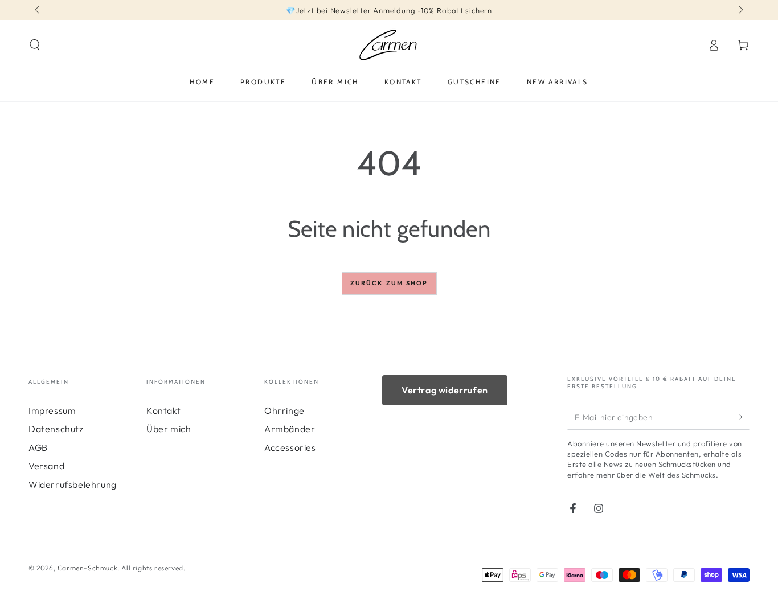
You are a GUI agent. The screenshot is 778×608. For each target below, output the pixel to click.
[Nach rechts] (740, 10)
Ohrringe (284, 410)
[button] (35, 44)
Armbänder (289, 428)
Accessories (290, 447)
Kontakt (163, 410)
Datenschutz (56, 428)
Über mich (168, 428)
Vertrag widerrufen (445, 390)
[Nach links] (38, 10)
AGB (38, 447)
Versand (46, 465)
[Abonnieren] (743, 416)
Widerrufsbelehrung (72, 484)
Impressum (52, 410)
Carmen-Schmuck (87, 568)
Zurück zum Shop (389, 283)
